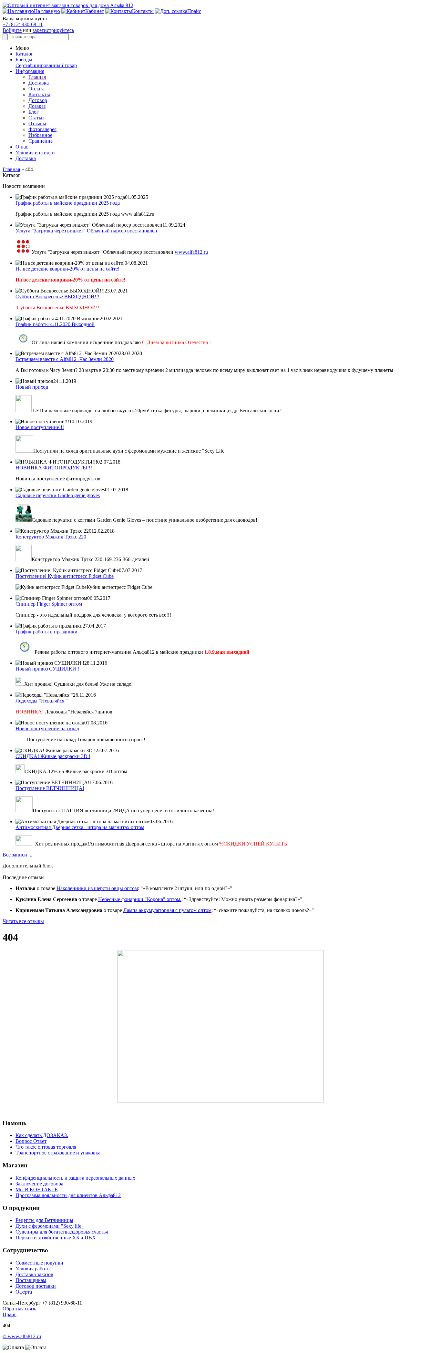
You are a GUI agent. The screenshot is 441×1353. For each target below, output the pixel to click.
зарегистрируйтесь (53, 30)
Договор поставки (35, 1286)
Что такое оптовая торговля (45, 1147)
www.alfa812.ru (191, 252)
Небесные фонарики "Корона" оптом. (139, 899)
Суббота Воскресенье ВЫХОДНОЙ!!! (57, 296)
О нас (21, 146)
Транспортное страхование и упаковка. (58, 1152)
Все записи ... (17, 854)
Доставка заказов (34, 1274)
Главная (37, 77)
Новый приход (31, 387)
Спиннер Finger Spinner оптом (48, 604)
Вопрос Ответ (30, 1141)
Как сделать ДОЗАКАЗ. (41, 1135)
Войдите (12, 30)
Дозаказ (37, 106)
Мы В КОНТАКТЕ (36, 1189)
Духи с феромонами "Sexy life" (49, 1226)
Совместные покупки (39, 1263)
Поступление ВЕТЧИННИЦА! (49, 788)
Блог (33, 112)
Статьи (36, 117)
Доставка (38, 83)
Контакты (39, 94)
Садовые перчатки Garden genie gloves (57, 495)
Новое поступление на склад (47, 728)
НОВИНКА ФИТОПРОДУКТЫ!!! (53, 467)
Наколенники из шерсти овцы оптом (97, 888)
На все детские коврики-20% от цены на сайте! (67, 269)
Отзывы (37, 123)
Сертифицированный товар (46, 65)
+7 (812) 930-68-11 (23, 24)
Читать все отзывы (23, 921)
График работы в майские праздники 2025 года (67, 203)
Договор (37, 100)
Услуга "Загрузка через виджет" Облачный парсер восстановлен (86, 230)
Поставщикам (30, 1280)
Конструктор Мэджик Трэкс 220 (50, 536)
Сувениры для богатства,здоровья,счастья (61, 1232)
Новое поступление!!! (39, 427)
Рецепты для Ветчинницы (44, 1220)
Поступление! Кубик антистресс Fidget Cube (64, 576)
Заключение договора (39, 1183)
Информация (29, 71)
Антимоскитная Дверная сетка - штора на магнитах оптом (79, 827)
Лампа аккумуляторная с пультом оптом (167, 910)
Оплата (36, 88)
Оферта (23, 1292)
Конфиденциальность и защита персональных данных (75, 1178)
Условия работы (33, 1268)
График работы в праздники (46, 631)
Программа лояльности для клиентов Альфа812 (68, 1195)
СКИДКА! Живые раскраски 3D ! (52, 756)
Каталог (24, 53)
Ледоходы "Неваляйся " (41, 700)
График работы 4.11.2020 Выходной (55, 324)
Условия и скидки (35, 152)
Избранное (40, 135)
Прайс (9, 1314)
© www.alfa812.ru (22, 1336)
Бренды (23, 59)
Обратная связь (19, 1308)
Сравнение (40, 141)
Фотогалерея (42, 129)
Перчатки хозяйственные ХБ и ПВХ (55, 1237)
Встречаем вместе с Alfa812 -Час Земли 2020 (64, 359)
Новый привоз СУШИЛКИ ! (47, 668)
